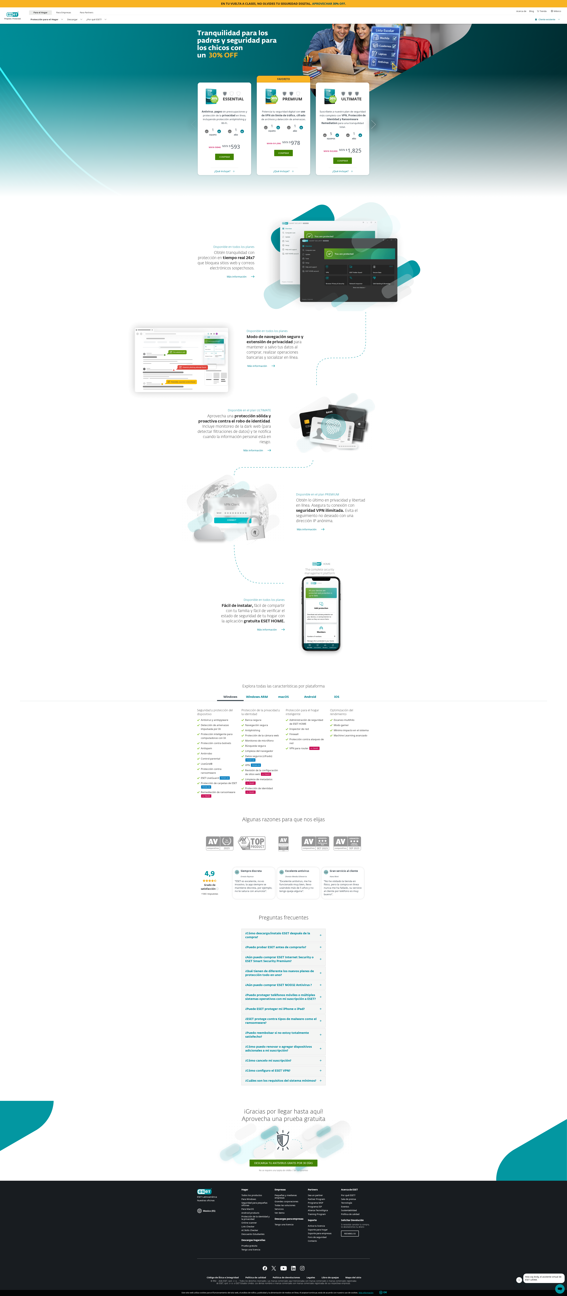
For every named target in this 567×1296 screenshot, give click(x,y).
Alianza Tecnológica (318, 1210)
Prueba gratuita (249, 1245)
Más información (237, 276)
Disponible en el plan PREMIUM (317, 494)
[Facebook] (265, 1269)
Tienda (543, 11)
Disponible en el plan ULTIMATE (249, 410)
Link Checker (247, 1226)
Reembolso (350, 1233)
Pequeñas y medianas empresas (286, 1196)
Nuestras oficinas (206, 1200)
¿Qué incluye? (222, 171)
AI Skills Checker (249, 1230)
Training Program (317, 1214)
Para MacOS (247, 1208)
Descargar (72, 19)
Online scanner (249, 1222)
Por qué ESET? (348, 1195)
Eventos (345, 1206)
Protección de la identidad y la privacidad (255, 1217)
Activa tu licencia (316, 1225)
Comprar (283, 152)
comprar (224, 156)
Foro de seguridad (317, 1237)
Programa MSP (315, 1202)
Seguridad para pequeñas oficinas (254, 1204)
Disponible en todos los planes (233, 247)
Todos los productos (251, 1195)
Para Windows (248, 1199)
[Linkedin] (293, 1269)
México (557, 11)
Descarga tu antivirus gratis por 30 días (283, 1163)
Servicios (279, 1208)
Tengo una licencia (250, 1249)
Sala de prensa (348, 1199)
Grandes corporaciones (286, 1201)
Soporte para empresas (319, 1233)
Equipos (331, 138)
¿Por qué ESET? (94, 19)
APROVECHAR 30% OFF (328, 4)
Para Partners (86, 12)
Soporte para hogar (318, 1229)
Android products (250, 1212)
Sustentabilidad (349, 1210)
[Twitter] (274, 1269)
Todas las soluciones (285, 1205)
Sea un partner (315, 1195)
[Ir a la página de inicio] (204, 1191)
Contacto (312, 1240)
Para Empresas (63, 12)
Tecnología (346, 1202)
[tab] (230, 697)
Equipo (213, 135)
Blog (531, 11)
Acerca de (521, 11)
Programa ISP (315, 1206)
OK (385, 1292)
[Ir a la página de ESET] (12, 16)
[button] (206, 131)
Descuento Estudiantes (252, 1234)
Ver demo (280, 1212)
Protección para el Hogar (44, 19)
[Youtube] (283, 1269)
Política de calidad (350, 1214)
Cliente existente (547, 19)
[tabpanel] (283, 755)
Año (236, 135)
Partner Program (316, 1199)
